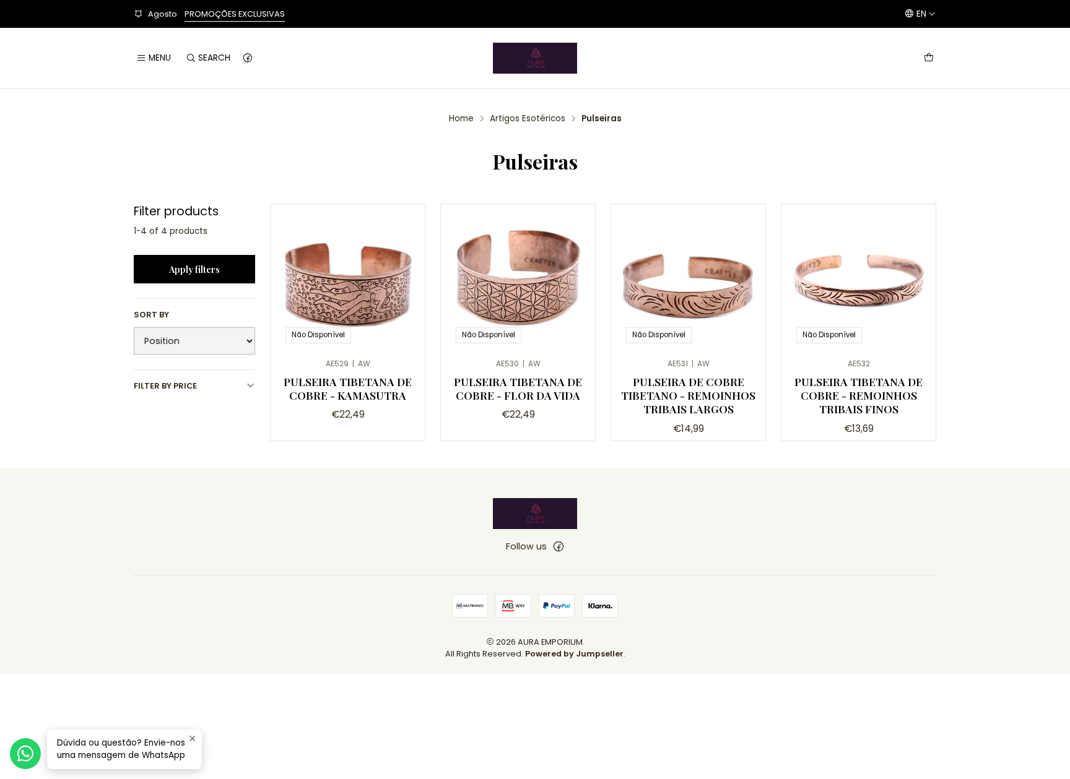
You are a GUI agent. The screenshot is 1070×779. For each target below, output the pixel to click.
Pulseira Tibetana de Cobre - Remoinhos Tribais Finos (858, 395)
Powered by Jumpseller (574, 653)
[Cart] (928, 58)
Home (461, 118)
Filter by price (165, 386)
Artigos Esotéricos (527, 118)
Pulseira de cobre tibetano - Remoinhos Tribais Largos (688, 395)
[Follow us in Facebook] (247, 58)
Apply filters (194, 269)
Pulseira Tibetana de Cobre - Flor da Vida (518, 388)
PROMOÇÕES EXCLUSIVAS (235, 14)
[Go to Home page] (534, 58)
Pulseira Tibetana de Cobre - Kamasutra (348, 388)
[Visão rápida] (402, 277)
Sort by (151, 315)
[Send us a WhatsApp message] (25, 753)
